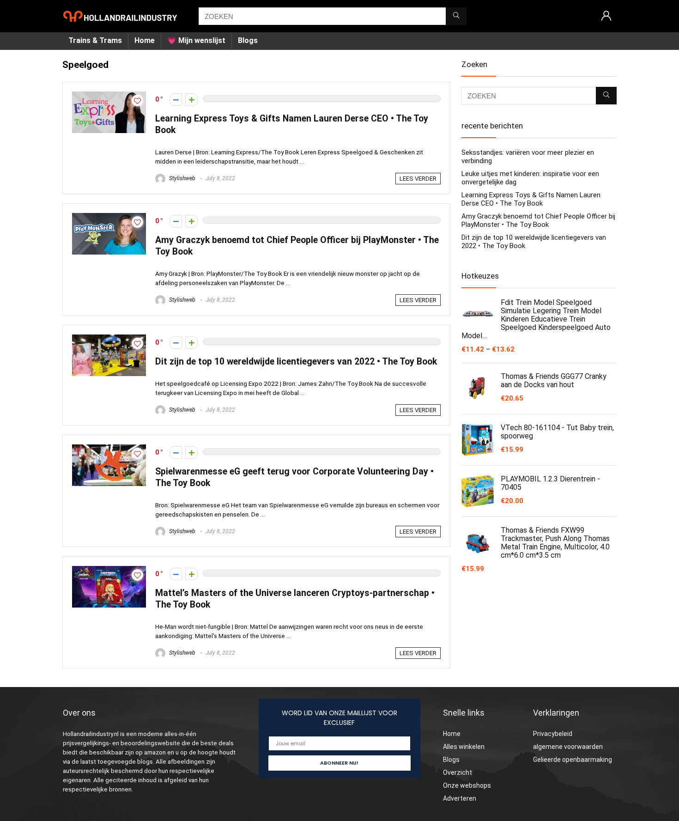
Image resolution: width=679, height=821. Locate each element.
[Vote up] (191, 99)
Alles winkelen (464, 746)
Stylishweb (181, 178)
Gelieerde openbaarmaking (572, 759)
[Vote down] (176, 99)
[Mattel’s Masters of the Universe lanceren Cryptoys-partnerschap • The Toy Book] (109, 570)
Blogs (248, 40)
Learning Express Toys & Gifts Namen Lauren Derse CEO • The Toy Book (530, 199)
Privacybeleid (552, 733)
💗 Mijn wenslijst (196, 40)
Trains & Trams (95, 40)
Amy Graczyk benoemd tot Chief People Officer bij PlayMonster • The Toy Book (538, 220)
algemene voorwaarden (568, 746)
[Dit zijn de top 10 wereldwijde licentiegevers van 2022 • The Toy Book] (109, 338)
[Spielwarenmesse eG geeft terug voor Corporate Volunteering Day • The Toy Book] (109, 448)
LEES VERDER (418, 178)
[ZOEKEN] (456, 16)
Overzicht (457, 772)
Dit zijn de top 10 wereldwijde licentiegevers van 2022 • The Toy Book (296, 361)
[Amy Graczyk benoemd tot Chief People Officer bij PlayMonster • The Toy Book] (109, 217)
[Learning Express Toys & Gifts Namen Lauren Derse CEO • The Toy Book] (109, 95)
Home (144, 40)
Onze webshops (467, 785)
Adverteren (459, 798)
